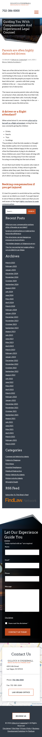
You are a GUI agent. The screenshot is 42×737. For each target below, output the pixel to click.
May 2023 (9, 342)
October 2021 (11, 411)
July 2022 (9, 378)
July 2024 (9, 291)
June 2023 (9, 339)
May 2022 (9, 386)
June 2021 (9, 426)
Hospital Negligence (13, 467)
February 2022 (11, 397)
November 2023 (11, 320)
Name (7, 547)
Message (8, 586)
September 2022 (11, 371)
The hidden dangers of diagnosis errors (20, 243)
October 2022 (11, 368)
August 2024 (10, 288)
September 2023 (11, 328)
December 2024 (11, 273)
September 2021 (11, 415)
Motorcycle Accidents (14, 478)
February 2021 (11, 440)
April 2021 (9, 433)
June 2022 (9, 382)
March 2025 (10, 262)
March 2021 (10, 436)
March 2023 (10, 349)
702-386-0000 (11, 10)
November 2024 (11, 277)
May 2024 (9, 299)
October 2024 (11, 281)
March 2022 (10, 393)
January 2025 (10, 270)
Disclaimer (9, 618)
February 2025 (11, 266)
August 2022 (10, 375)
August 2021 (10, 418)
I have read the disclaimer (18, 623)
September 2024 (11, 284)
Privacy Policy (25, 728)
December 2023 (11, 317)
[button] (36, 12)
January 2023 (10, 357)
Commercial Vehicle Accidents (17, 456)
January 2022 (10, 400)
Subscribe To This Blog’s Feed (16, 495)
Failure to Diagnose (12, 460)
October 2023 (11, 324)
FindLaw (31, 731)
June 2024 (9, 295)
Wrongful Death (11, 482)
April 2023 (9, 346)
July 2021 (9, 422)
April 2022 (9, 389)
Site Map (15, 728)
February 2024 (11, 310)
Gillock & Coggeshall (19, 60)
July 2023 (9, 335)
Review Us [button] (21, 716)
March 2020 (10, 444)
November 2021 (11, 407)
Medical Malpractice (13, 471)
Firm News (9, 464)
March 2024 (10, 306)
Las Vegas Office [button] (21, 692)
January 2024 (10, 313)
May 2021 (9, 429)
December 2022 (11, 360)
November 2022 (11, 364)
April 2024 (9, 302)
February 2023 (11, 353)
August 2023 (10, 331)
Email (7, 560)
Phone (7, 573)
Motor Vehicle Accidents (11, 62)
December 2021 (11, 404)
